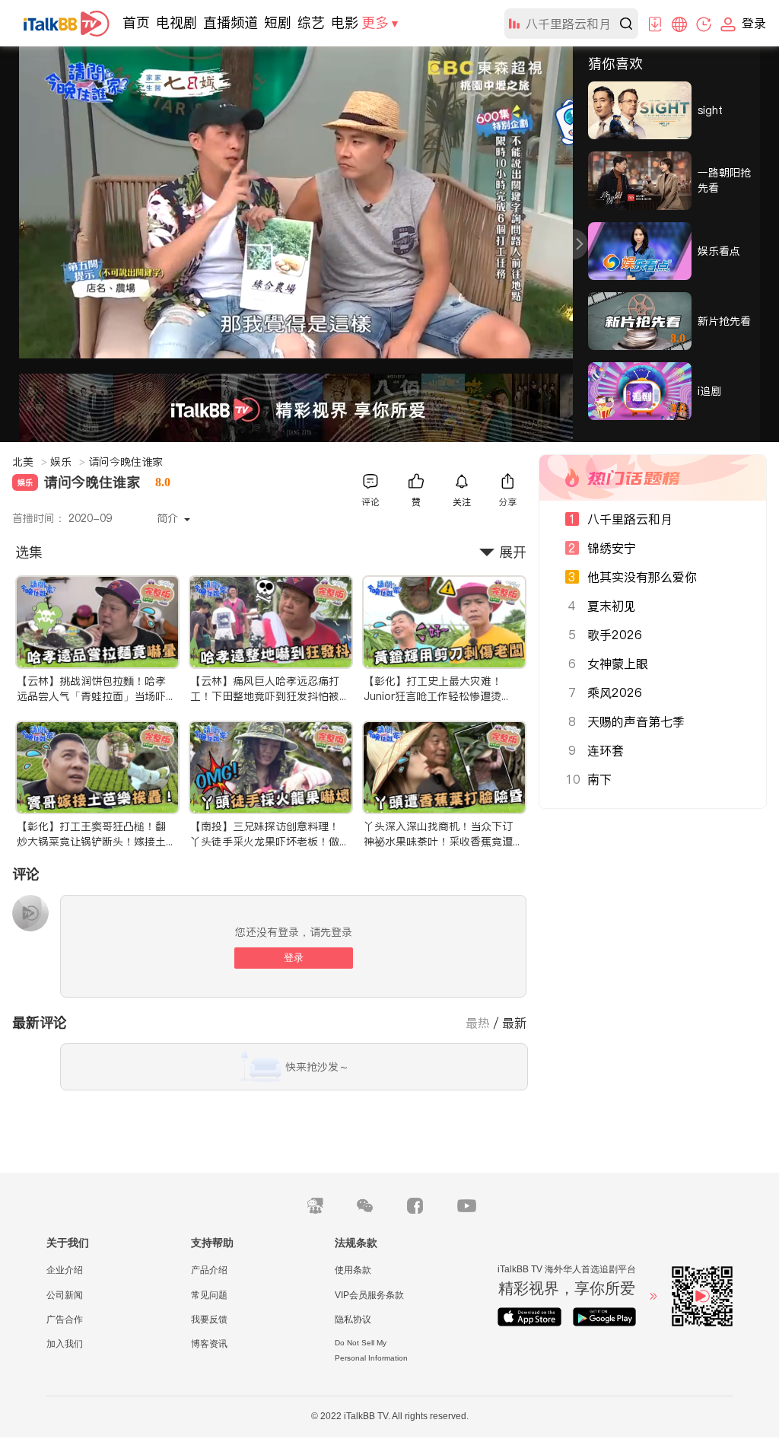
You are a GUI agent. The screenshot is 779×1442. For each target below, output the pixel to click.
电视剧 (176, 22)
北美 (29, 462)
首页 (136, 22)
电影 (344, 22)
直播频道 (230, 22)
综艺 (311, 22)
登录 (294, 957)
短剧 (277, 22)
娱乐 (67, 462)
